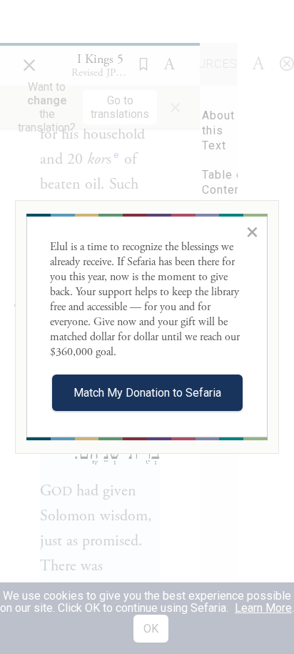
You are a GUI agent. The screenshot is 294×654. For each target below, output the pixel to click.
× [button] (252, 231)
